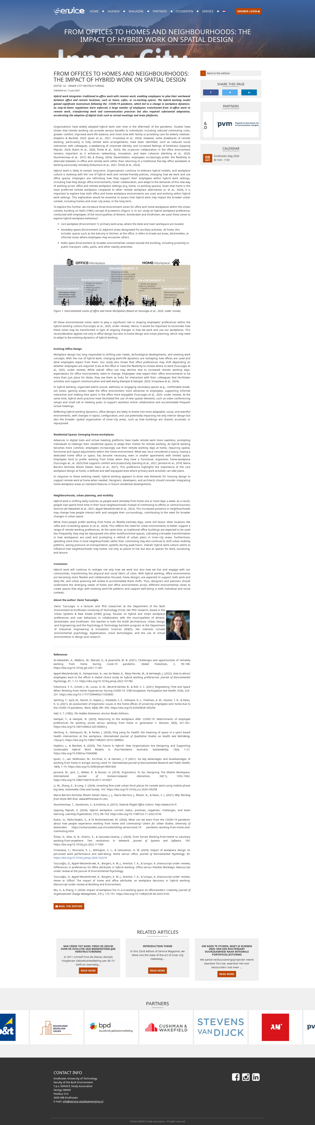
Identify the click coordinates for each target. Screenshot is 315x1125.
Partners (160, 11)
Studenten (184, 11)
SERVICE (207, 11)
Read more (88, 970)
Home (94, 11)
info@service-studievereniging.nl (83, 1101)
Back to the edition (218, 73)
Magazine (136, 11)
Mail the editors (70, 906)
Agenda (114, 11)
